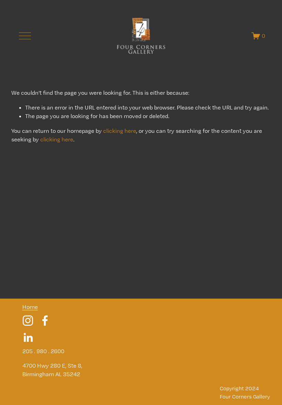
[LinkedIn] (27, 337)
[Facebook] (45, 320)
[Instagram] (27, 320)
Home (30, 306)
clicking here (119, 130)
